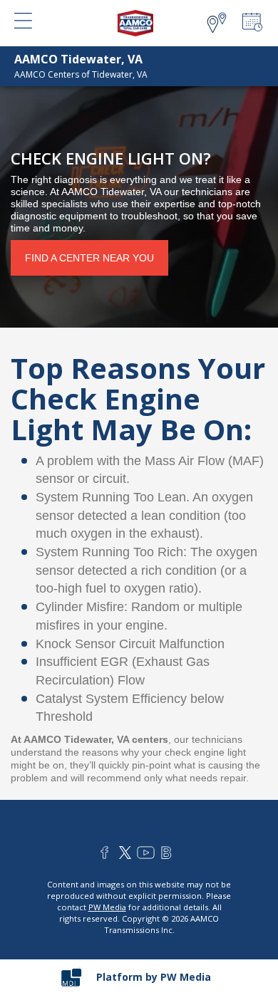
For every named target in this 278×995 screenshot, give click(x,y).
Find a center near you (89, 258)
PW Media (107, 907)
